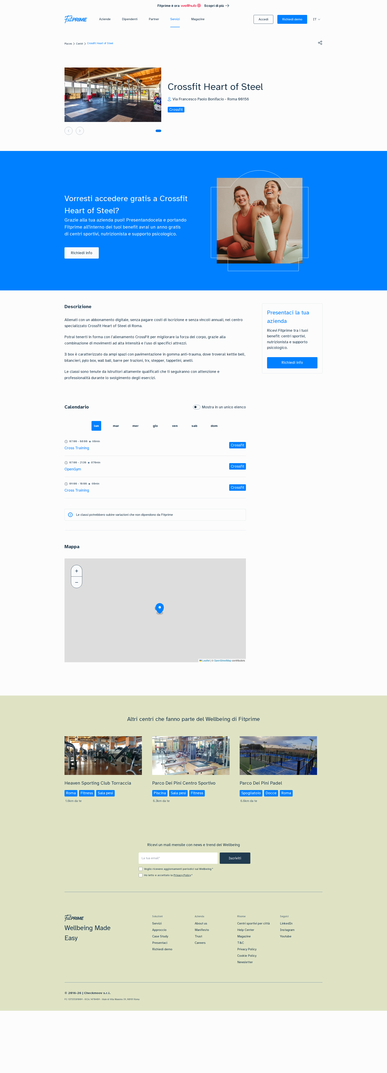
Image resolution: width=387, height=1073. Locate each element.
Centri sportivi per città (253, 923)
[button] (263, 19)
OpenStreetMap (222, 660)
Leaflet (206, 660)
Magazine (244, 936)
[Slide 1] (158, 131)
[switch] (196, 407)
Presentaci (159, 943)
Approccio (159, 930)
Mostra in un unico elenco (224, 407)
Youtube (285, 936)
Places (68, 43)
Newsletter (245, 962)
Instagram (287, 930)
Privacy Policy (182, 875)
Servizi (157, 923)
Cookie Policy (246, 956)
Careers (200, 943)
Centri (79, 43)
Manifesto (202, 930)
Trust (198, 936)
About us (201, 923)
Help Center (245, 930)
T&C (240, 943)
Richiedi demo (162, 949)
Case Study (160, 936)
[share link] (320, 42)
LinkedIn (286, 923)
